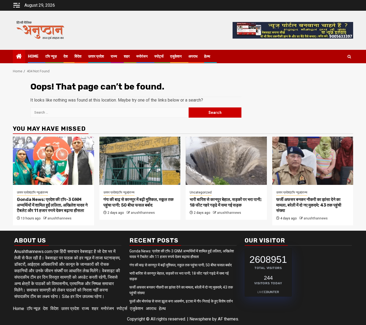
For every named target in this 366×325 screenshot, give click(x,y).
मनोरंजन (142, 56)
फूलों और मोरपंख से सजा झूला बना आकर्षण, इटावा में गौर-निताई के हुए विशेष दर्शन (181, 301)
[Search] (349, 56)
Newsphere (200, 319)
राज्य (114, 56)
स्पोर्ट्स (158, 56)
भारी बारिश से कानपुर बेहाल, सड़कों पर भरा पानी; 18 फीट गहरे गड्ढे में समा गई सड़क (226, 202)
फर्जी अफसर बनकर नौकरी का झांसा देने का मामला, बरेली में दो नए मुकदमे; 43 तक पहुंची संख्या (308, 205)
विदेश (77, 56)
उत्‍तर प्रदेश (96, 56)
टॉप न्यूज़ (51, 56)
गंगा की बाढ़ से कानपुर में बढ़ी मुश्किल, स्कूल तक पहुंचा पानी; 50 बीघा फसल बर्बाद (138, 202)
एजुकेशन (176, 56)
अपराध (192, 56)
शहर (127, 56)
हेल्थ (207, 56)
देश (66, 56)
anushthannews (59, 218)
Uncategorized (201, 192)
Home (33, 56)
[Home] (19, 57)
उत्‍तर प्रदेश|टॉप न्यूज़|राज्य (32, 192)
